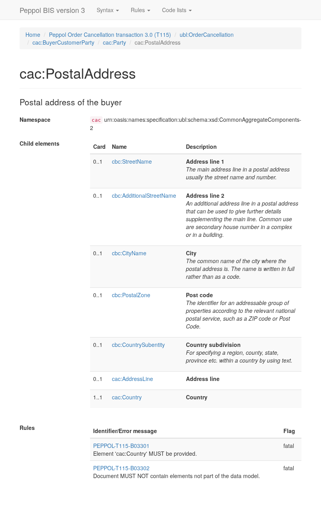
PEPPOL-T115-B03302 (121, 468)
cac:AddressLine (132, 379)
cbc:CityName (129, 253)
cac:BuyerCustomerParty (63, 42)
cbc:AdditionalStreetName (144, 195)
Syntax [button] (106, 10)
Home (32, 34)
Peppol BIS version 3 (52, 10)
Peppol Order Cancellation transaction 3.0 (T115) (110, 34)
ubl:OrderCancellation (207, 34)
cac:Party (114, 42)
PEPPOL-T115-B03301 (121, 445)
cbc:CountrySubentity (138, 344)
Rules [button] (138, 10)
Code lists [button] (175, 10)
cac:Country (127, 397)
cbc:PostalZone (131, 295)
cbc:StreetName (132, 161)
